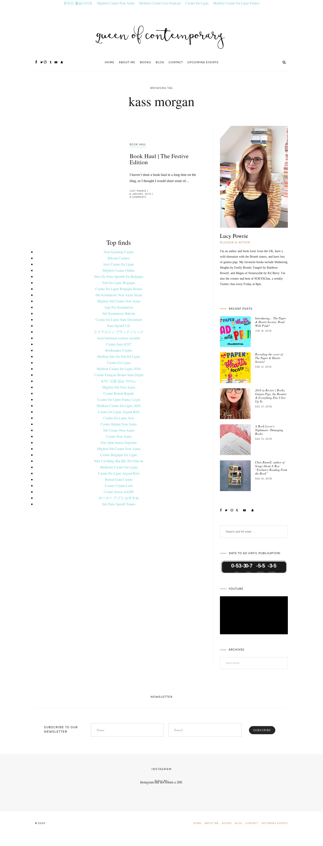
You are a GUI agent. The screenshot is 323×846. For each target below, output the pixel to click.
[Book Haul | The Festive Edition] (77, 173)
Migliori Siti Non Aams (118, 387)
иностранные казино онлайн (118, 338)
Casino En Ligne (119, 362)
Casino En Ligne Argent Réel (118, 411)
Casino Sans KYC (118, 344)
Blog (160, 62)
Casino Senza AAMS (119, 491)
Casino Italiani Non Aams (119, 424)
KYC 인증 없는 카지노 (118, 381)
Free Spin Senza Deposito (119, 442)
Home (109, 62)
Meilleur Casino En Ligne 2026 (119, 368)
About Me (127, 62)
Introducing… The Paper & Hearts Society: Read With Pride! (270, 321)
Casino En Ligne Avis (118, 418)
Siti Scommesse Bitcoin (118, 313)
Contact (176, 62)
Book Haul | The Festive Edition (159, 159)
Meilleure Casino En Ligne (119, 467)
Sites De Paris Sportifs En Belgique (118, 276)
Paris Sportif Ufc (118, 325)
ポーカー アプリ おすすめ (118, 497)
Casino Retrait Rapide (118, 393)
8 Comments (138, 197)
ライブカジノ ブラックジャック (119, 331)
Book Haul (138, 144)
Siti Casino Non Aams (118, 430)
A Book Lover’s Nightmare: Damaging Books (269, 430)
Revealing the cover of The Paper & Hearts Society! (269, 357)
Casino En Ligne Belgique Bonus (118, 288)
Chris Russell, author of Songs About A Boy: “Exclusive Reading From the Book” (271, 467)
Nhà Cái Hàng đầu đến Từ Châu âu (118, 461)
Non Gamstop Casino (119, 251)
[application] (254, 615)
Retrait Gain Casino (118, 479)
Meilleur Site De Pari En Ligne (118, 356)
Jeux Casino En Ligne (118, 264)
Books (145, 62)
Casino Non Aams (119, 436)
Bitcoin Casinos (119, 258)
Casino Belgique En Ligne (118, 454)
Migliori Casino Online (119, 270)
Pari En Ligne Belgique (118, 282)
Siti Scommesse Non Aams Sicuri (118, 295)
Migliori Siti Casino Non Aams (118, 301)
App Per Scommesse (118, 307)
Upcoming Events (203, 62)
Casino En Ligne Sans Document (119, 319)
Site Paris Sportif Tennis (118, 504)
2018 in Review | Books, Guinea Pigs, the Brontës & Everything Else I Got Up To (270, 395)
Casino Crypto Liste (119, 485)
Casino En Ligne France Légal (118, 399)
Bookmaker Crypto (118, 350)
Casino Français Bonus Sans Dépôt (118, 374)
